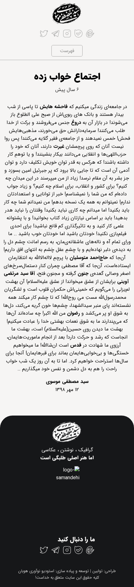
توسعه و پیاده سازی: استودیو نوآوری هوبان (53, 571)
